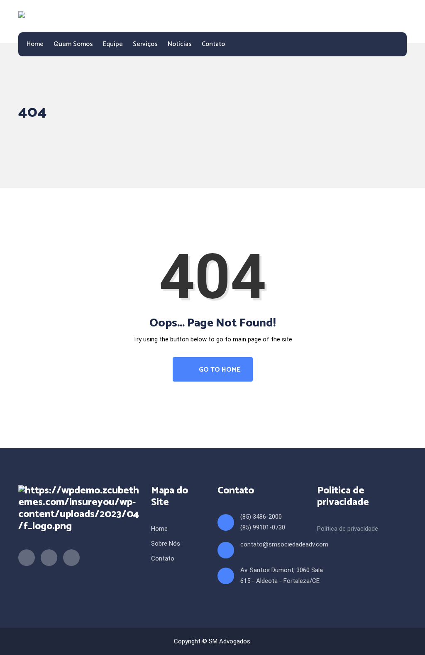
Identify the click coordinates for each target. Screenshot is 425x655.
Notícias (180, 44)
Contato (213, 44)
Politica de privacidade (347, 528)
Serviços (145, 44)
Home (35, 44)
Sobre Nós (165, 543)
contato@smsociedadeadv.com (284, 544)
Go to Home (218, 369)
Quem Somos (73, 44)
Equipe (113, 44)
